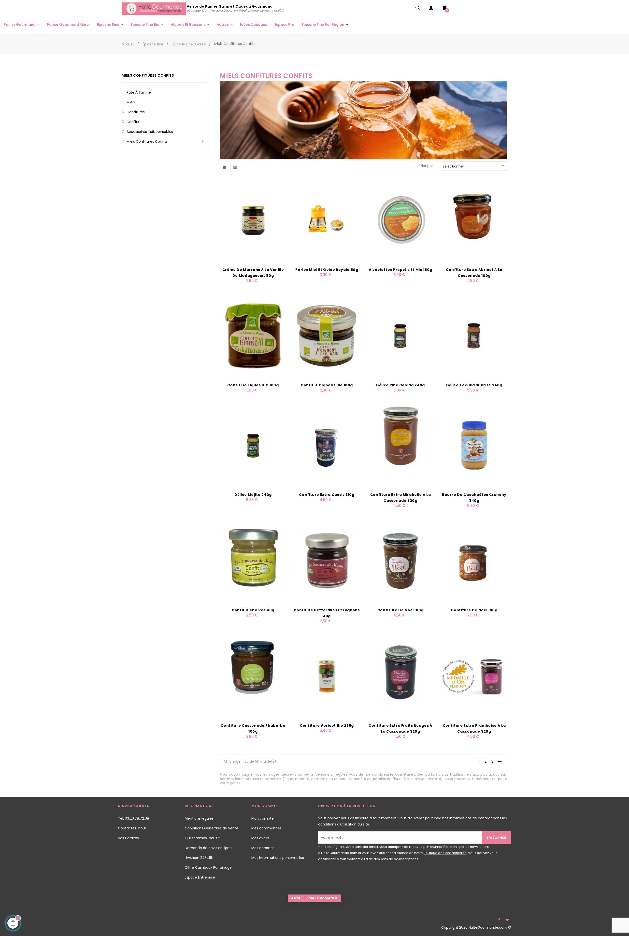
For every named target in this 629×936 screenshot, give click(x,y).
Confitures (136, 112)
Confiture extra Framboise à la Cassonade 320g (474, 728)
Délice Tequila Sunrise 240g (474, 385)
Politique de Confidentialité (445, 853)
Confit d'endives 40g (253, 610)
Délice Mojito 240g (253, 494)
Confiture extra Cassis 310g (327, 494)
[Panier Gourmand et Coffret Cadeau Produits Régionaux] (154, 8)
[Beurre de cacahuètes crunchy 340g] (474, 445)
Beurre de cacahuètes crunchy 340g (474, 497)
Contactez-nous (132, 828)
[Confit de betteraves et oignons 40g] (327, 560)
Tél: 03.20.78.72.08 (133, 818)
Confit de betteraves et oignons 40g (327, 613)
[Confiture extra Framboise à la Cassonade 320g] (474, 675)
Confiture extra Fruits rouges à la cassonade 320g (400, 728)
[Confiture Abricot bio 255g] (327, 675)
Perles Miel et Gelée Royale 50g (326, 269)
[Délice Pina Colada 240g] (400, 335)
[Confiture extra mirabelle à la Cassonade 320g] (400, 445)
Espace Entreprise (200, 877)
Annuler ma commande (314, 897)
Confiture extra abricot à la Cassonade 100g (474, 272)
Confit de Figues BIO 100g (253, 385)
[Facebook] (499, 920)
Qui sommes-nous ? (202, 838)
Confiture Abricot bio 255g (327, 725)
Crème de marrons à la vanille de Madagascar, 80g (253, 272)
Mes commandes (266, 828)
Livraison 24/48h (199, 857)
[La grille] (224, 167)
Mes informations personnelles (277, 857)
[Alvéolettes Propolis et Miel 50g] (400, 220)
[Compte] (431, 8)
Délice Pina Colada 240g (400, 385)
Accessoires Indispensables (150, 131)
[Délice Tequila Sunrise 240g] (474, 335)
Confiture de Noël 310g (400, 610)
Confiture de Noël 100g (474, 610)
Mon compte (262, 818)
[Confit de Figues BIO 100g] (253, 335)
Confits (133, 121)
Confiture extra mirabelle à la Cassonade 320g (400, 497)
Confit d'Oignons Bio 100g (327, 385)
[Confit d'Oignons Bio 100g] (327, 335)
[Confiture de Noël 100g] (474, 560)
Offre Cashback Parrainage (208, 867)
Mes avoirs (260, 838)
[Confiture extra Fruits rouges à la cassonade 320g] (400, 675)
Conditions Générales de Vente (211, 828)
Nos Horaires (128, 838)
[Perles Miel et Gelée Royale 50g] (327, 220)
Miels (131, 102)
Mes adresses (262, 847)
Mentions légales (199, 818)
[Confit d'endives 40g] (253, 560)
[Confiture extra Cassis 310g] (327, 445)
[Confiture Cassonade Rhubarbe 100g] (253, 675)
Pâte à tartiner (139, 92)
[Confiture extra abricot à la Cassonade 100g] (474, 220)
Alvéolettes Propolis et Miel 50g (400, 269)
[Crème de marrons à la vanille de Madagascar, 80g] (253, 220)
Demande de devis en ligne (208, 847)
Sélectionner (474, 166)
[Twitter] (507, 920)
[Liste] (235, 167)
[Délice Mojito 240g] (253, 445)
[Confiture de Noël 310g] (400, 560)
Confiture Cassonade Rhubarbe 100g (253, 728)
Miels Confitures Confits (148, 75)
